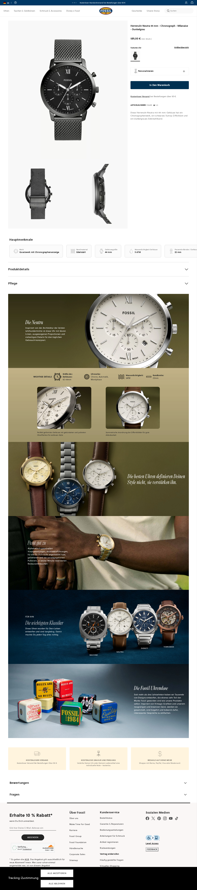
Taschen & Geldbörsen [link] (24, 10)
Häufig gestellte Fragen (111, 859)
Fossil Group (75, 836)
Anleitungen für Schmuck (112, 835)
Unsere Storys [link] (153, 10)
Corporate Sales (77, 854)
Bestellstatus (106, 817)
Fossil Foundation (77, 842)
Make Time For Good (79, 824)
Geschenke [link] (137, 10)
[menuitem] (6, 10)
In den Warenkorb (159, 85)
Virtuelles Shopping (109, 865)
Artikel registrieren (109, 842)
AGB (27, 859)
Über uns (73, 818)
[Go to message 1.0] (72, 2)
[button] (8, 2)
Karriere (73, 830)
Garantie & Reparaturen (112, 823)
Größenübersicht (181, 47)
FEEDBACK (152, 849)
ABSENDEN (32, 837)
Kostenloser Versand (140, 96)
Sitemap (73, 860)
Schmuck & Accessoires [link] (51, 10)
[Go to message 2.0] (74, 2)
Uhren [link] (6, 10)
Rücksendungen (107, 848)
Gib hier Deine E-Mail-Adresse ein (26, 827)
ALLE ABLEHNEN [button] (57, 883)
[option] (68, 90)
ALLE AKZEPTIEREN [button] (57, 873)
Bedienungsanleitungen (111, 829)
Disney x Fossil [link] (73, 10)
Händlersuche (76, 848)
